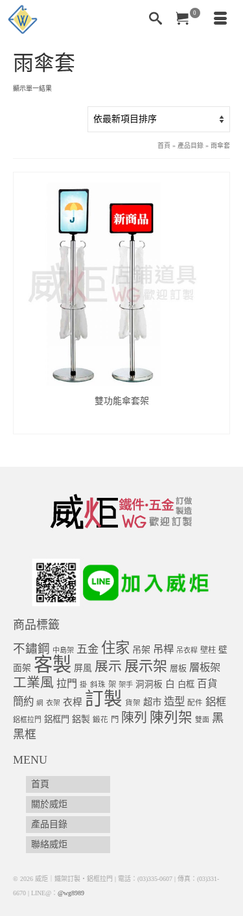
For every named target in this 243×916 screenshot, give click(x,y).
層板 (178, 668)
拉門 (66, 684)
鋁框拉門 (27, 719)
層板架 (204, 667)
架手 (126, 684)
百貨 (207, 683)
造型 (174, 702)
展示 (108, 666)
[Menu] (220, 19)
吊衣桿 (187, 650)
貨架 (133, 703)
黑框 (24, 734)
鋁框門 (56, 719)
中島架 (63, 650)
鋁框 (215, 702)
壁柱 (208, 650)
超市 (152, 702)
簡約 (23, 702)
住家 (115, 648)
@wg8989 (71, 893)
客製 (52, 664)
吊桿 (163, 649)
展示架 (145, 666)
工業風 (33, 682)
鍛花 (100, 720)
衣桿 (72, 702)
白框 (186, 684)
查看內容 (122, 423)
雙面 (202, 719)
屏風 (83, 668)
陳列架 (171, 717)
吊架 (141, 649)
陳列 (134, 717)
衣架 (53, 703)
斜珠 (98, 685)
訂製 (103, 699)
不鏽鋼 (31, 648)
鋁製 (81, 719)
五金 (87, 649)
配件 (195, 703)
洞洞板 (149, 684)
